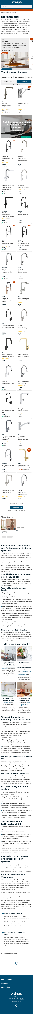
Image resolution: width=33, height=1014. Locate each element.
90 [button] (24, 510)
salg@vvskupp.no (16, 1001)
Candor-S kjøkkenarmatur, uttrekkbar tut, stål (22, 271)
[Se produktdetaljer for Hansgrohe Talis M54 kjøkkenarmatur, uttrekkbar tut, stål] (8, 93)
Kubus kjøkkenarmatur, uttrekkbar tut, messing (24, 466)
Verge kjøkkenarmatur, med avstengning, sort (8, 326)
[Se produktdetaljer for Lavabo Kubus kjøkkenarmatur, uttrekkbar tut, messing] (24, 454)
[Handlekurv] (31, 2)
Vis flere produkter (16, 507)
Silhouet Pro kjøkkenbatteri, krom (7, 242)
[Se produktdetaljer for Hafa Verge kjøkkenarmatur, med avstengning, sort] (8, 315)
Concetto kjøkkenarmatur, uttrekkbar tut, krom (23, 492)
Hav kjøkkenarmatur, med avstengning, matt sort (8, 410)
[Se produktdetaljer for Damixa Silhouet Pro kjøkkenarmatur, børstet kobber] (8, 287)
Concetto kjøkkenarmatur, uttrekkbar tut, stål (22, 327)
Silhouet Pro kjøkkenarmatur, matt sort (7, 158)
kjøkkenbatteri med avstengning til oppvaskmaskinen (25, 673)
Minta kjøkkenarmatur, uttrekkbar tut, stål (23, 299)
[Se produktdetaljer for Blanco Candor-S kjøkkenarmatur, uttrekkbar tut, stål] (24, 258)
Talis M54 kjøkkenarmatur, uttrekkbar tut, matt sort (8, 214)
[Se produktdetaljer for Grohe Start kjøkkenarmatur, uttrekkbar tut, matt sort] (8, 344)
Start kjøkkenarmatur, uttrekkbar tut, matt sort (8, 355)
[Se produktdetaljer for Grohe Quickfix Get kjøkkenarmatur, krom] (24, 175)
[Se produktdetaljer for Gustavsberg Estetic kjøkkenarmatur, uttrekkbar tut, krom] (8, 454)
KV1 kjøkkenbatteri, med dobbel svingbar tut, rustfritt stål (8, 437)
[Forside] (17, 2)
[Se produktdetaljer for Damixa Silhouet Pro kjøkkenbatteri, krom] (8, 231)
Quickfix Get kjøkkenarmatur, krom (23, 186)
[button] (12, 50)
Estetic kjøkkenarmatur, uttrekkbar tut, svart (24, 213)
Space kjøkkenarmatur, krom (24, 104)
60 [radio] (22, 510)
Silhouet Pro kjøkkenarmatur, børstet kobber (8, 300)
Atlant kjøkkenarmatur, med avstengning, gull (23, 355)
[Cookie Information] (16, 1005)
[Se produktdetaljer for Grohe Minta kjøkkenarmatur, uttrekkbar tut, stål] (24, 287)
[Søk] (30, 6)
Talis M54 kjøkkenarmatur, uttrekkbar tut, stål (6, 105)
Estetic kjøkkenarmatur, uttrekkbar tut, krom (8, 466)
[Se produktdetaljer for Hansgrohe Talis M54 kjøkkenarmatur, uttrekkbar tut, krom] (8, 258)
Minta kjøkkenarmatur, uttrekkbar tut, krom (23, 382)
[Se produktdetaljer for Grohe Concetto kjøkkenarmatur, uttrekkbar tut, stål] (24, 315)
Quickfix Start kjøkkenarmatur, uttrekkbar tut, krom (23, 437)
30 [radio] (19, 510)
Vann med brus (7, 702)
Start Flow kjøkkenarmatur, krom (8, 382)
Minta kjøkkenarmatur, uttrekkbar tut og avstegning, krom (8, 187)
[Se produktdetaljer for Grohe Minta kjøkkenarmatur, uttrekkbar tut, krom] (24, 371)
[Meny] (2, 2)
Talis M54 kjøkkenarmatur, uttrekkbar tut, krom (7, 271)
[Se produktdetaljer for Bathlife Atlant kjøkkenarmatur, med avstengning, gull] (24, 344)
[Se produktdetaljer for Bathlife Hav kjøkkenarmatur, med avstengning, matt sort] (8, 398)
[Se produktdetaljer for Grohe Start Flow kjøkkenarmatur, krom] (8, 371)
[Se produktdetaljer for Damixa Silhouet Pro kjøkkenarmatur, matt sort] (8, 146)
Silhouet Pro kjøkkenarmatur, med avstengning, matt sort (23, 243)
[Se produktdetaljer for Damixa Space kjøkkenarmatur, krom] (24, 93)
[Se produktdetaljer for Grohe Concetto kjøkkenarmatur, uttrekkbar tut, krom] (24, 480)
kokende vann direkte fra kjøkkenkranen (25, 704)
